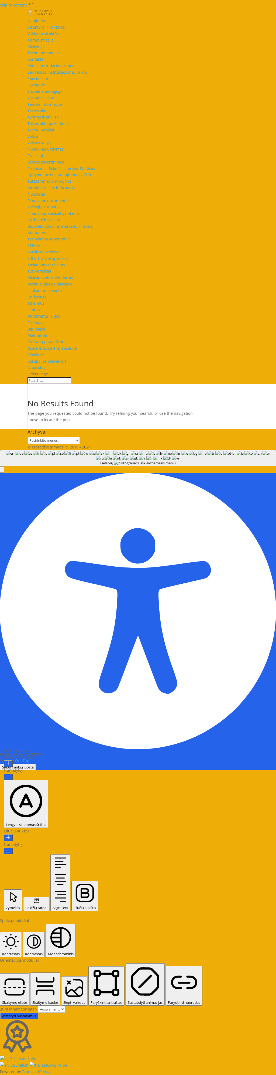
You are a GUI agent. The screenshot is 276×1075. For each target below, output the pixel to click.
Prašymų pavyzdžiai (45, 341)
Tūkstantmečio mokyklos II (51, 181)
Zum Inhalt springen (19, 1009)
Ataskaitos (36, 232)
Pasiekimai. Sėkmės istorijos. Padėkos (61, 168)
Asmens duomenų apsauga (52, 348)
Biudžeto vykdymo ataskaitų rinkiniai (60, 226)
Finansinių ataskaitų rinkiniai (53, 213)
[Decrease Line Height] (8, 851)
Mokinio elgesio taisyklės (49, 284)
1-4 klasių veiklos (42, 251)
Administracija (40, 40)
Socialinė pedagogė (45, 91)
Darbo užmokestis (43, 219)
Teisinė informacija (44, 104)
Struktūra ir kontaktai (46, 27)
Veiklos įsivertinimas (45, 162)
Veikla (32, 136)
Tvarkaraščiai (39, 271)
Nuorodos (36, 367)
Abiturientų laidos (43, 316)
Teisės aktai (38, 110)
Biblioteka (36, 329)
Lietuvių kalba (24, 1058)
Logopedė (36, 84)
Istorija (33, 309)
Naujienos (36, 20)
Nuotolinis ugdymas (45, 149)
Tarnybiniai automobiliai (49, 238)
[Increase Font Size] (8, 763)
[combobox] (138, 458)
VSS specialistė (40, 97)
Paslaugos (36, 322)
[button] (2, 469)
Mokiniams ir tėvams (46, 264)
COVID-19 (35, 354)
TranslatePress (35, 1071)
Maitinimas (37, 335)
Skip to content (14, 5)
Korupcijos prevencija (47, 361)
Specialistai (37, 78)
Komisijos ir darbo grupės (50, 65)
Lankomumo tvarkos (45, 290)
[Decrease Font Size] (8, 777)
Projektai (35, 155)
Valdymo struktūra (44, 33)
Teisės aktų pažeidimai (48, 123)
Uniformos (36, 297)
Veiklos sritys (39, 142)
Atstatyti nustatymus (19, 1015)
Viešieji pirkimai (41, 206)
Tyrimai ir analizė (43, 117)
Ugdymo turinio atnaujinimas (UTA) (59, 174)
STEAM (33, 245)
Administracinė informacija (52, 187)
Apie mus (35, 303)
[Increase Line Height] (8, 837)
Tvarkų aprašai (40, 129)
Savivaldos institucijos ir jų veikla (57, 72)
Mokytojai (36, 46)
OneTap (22, 760)
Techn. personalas (44, 52)
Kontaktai (35, 59)
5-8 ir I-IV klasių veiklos (47, 258)
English (22, 1065)
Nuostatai (36, 194)
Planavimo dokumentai (48, 200)
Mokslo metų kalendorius (50, 277)
